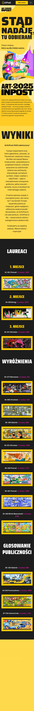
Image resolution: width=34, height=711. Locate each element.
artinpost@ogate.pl (20, 659)
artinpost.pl (14, 671)
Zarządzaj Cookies (6, 707)
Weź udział (21, 2)
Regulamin (17, 688)
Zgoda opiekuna (17, 696)
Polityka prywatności (8, 673)
